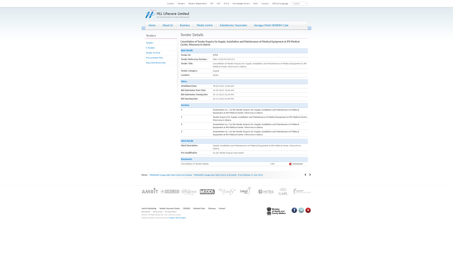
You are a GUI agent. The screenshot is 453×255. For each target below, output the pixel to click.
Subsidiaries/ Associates (233, 25)
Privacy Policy (170, 212)
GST (218, 3)
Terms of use (157, 212)
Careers (170, 3)
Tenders (181, 3)
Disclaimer (146, 212)
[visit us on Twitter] (301, 212)
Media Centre (205, 25)
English (297, 4)
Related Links (199, 209)
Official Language (280, 3)
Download (298, 164)
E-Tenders (150, 48)
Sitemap (212, 209)
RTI (211, 3)
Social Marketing (149, 209)
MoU (255, 3)
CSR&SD (186, 209)
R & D (226, 3)
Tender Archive (153, 53)
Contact (265, 3)
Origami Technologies (177, 218)
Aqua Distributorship (156, 63)
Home (152, 25)
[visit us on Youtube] (308, 212)
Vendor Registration (197, 3)
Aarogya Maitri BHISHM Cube (271, 25)
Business (185, 25)
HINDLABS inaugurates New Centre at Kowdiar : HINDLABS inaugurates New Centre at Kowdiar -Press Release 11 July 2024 (206, 175)
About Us (168, 25)
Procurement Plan (154, 58)
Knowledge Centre (241, 3)
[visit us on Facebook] (294, 212)
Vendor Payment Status (169, 209)
